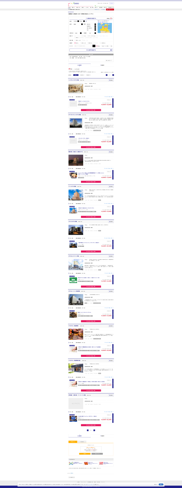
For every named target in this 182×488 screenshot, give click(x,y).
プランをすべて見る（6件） (108, 96)
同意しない (156, 484)
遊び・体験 (91, 7)
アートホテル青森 (72, 186)
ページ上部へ (71, 477)
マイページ (111, 3)
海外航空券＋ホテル (111, 7)
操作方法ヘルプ (97, 9)
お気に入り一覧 (97, 453)
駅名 (111, 46)
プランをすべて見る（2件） (108, 307)
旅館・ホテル (78, 7)
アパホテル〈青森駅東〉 (73, 325)
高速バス (83, 7)
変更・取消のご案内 (105, 3)
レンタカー (87, 7)
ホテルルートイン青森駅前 (74, 291)
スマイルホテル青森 (72, 221)
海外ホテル (105, 7)
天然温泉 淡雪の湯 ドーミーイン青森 (77, 395)
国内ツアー (73, 7)
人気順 (75, 75)
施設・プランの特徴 (105, 46)
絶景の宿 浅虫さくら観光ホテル (75, 151)
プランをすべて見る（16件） (108, 168)
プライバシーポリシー (90, 484)
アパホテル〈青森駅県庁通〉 (74, 360)
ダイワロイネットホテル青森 (74, 114)
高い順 (88, 75)
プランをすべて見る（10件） (108, 133)
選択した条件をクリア (109, 60)
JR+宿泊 (69, 7)
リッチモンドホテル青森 (73, 80)
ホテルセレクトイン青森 (73, 256)
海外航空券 (100, 7)
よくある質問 (103, 9)
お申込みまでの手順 (100, 3)
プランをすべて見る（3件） (108, 377)
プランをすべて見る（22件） (108, 203)
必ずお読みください (110, 9)
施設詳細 (111, 80)
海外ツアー (96, 7)
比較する (85, 453)
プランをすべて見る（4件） (108, 273)
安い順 (82, 75)
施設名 (99, 46)
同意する (161, 484)
